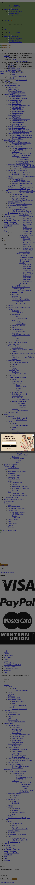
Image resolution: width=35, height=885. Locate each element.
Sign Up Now (9, 445)
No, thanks (9, 448)
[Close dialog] (33, 435)
